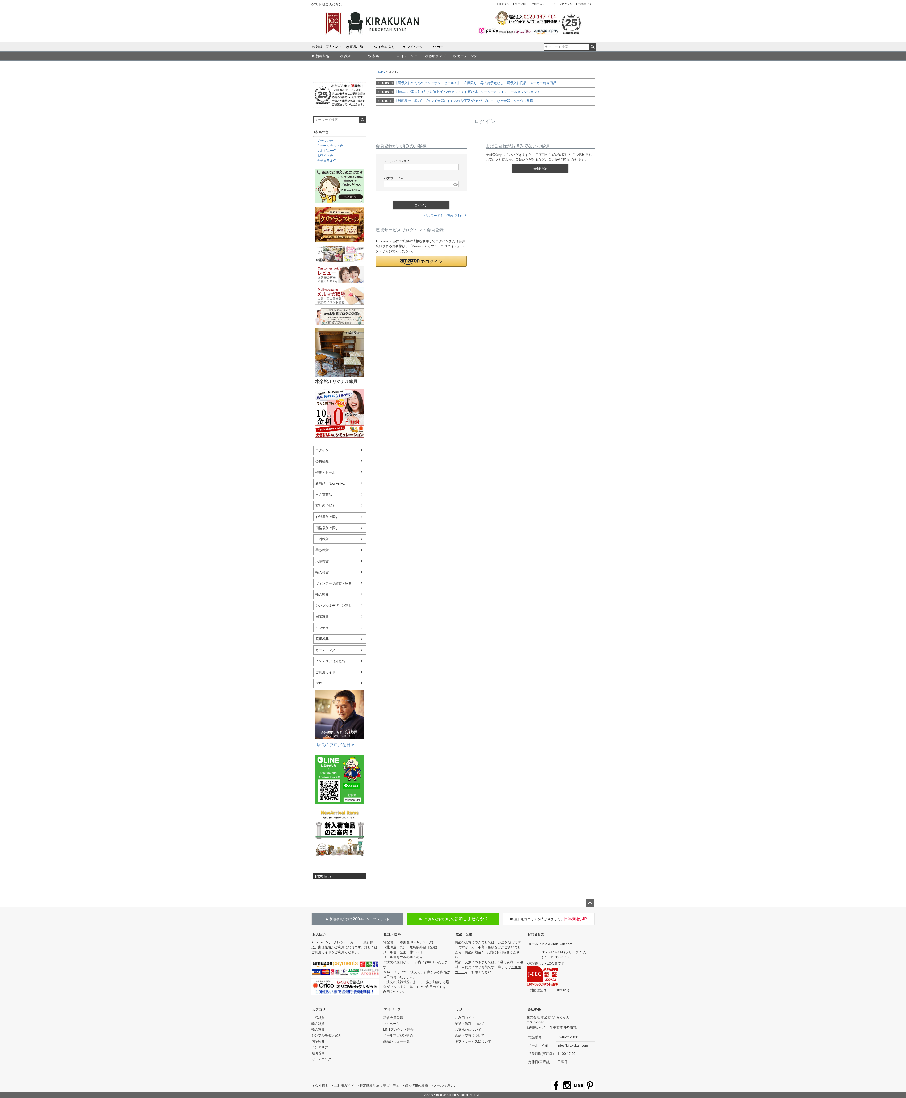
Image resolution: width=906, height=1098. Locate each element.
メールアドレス (397, 161)
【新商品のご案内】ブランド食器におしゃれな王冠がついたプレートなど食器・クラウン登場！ (457, 101)
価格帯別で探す (327, 528)
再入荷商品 (323, 494)
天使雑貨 (322, 561)
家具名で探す (325, 506)
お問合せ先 (536, 934)
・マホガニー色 (324, 151)
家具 (375, 56)
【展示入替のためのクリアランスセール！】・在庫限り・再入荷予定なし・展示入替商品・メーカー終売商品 (466, 83)
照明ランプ (437, 56)
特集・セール (325, 472)
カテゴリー (320, 1009)
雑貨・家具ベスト (329, 47)
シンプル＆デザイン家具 (333, 605)
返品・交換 (464, 934)
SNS (318, 683)
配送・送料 (392, 934)
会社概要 (534, 1009)
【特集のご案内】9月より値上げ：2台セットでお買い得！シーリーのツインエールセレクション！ (458, 92)
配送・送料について (470, 1024)
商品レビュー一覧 (396, 1041)
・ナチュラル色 (324, 160)
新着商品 (322, 56)
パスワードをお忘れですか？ (445, 215)
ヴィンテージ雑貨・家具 (333, 583)
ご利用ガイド (539, 4)
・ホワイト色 (323, 155)
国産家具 (322, 617)
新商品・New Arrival (330, 483)
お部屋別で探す (327, 517)
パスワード (394, 178)
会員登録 (520, 4)
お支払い (319, 934)
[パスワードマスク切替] (455, 184)
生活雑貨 (322, 539)
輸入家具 (322, 594)
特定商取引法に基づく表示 (379, 1085)
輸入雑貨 (322, 572)
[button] (421, 261)
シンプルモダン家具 (326, 1035)
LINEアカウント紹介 (398, 1029)
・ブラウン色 (323, 141)
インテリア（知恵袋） (331, 661)
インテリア (409, 56)
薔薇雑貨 (322, 550)
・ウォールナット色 (328, 146)
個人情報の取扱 (416, 1085)
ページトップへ (590, 903)
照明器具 (322, 639)
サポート (462, 1009)
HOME (381, 71)
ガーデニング (467, 56)
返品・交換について (470, 1035)
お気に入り (386, 47)
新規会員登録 (393, 1018)
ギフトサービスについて (473, 1041)
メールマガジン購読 (398, 1035)
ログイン (504, 4)
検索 (592, 47)
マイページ (415, 47)
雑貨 (347, 56)
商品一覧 (356, 47)
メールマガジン (563, 4)
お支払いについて (468, 1029)
